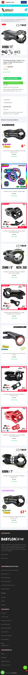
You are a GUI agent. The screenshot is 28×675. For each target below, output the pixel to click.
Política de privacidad (6, 581)
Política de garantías (5, 577)
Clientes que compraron (6, 635)
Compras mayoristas (5, 665)
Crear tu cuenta (4, 616)
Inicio (2, 19)
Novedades (3, 657)
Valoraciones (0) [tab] (8, 102)
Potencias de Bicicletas (9, 19)
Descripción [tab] (7, 99)
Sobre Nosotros (4, 554)
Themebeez (14, 673)
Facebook (3, 597)
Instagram (3, 604)
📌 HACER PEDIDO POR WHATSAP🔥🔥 (13, 82)
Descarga (24, 2)
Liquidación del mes (5, 661)
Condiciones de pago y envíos (8, 585)
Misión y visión (4, 558)
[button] (25, 25)
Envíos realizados (5, 639)
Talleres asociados (5, 589)
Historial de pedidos (5, 624)
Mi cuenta (3, 613)
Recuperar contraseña (6, 620)
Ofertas (2, 653)
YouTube (3, 601)
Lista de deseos (4, 631)
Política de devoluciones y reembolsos (9, 570)
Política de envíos (5, 574)
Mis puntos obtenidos (6, 628)
